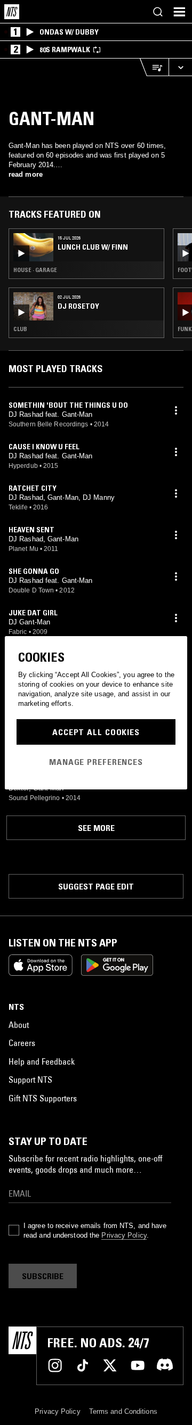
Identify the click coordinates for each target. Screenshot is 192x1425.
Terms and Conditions (123, 1411)
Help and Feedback (42, 1061)
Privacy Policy (123, 1235)
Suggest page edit (96, 886)
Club (20, 329)
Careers (22, 1042)
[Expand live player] (180, 67)
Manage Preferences (96, 761)
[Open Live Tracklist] (154, 67)
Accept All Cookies (96, 732)
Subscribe (42, 1276)
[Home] (11, 11)
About (19, 1024)
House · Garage (35, 270)
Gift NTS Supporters (43, 1098)
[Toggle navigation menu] (179, 11)
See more (96, 827)
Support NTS (30, 1079)
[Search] (157, 11)
